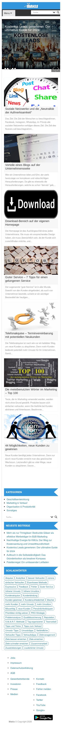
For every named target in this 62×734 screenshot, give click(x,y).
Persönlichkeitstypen (43, 608)
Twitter (39, 700)
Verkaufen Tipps (13, 634)
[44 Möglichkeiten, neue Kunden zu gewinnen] (31, 428)
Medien (14, 694)
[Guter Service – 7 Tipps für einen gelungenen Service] (31, 260)
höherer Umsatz (13, 591)
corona (51, 577)
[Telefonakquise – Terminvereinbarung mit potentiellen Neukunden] (31, 316)
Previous (53, 69)
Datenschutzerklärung (21, 668)
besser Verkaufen (36, 577)
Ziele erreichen (36, 639)
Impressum (16, 662)
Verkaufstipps (30, 634)
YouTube (40, 705)
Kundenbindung (30, 595)
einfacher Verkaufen (14, 582)
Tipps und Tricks (13, 625)
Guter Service (46, 586)
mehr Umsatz (27, 604)
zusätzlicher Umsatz (34, 647)
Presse (14, 689)
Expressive (10, 586)
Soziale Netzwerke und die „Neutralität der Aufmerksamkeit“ (29, 110)
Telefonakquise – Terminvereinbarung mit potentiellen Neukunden (29, 335)
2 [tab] (8, 69)
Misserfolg (10, 608)
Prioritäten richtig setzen (16, 612)
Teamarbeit (51, 621)
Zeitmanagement (47, 634)
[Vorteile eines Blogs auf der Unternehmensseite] (31, 147)
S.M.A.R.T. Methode (15, 621)
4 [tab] (13, 69)
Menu (7, 13)
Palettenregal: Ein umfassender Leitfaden (28, 562)
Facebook (41, 694)
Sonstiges (12, 510)
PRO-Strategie (38, 612)
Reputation (49, 617)
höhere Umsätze (31, 591)
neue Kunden (24, 608)
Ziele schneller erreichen (16, 643)
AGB (12, 673)
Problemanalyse (13, 617)
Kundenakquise (12, 595)
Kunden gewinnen (13, 599)
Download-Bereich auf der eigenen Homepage (27, 222)
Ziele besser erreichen (15, 639)
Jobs (12, 657)
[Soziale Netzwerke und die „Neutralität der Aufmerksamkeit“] (31, 91)
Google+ (40, 710)
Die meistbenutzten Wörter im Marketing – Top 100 (31, 391)
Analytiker (20, 577)
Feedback (23, 586)
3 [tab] (10, 69)
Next (58, 69)
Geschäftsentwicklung (18, 499)
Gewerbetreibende (19, 678)
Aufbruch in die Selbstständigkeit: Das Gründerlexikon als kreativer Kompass (28, 29)
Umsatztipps (27, 630)
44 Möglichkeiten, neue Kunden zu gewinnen (27, 447)
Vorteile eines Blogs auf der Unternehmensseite (22, 166)
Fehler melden (43, 689)
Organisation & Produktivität (21, 506)
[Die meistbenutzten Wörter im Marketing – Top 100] (31, 372)
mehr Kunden (11, 604)
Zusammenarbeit (39, 643)
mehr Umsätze (44, 604)
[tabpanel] (31, 44)
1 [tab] (5, 69)
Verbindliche (42, 630)
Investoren (15, 684)
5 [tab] (15, 69)
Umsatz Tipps (12, 630)
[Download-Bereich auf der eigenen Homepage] (31, 204)
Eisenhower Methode (37, 582)
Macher (50, 599)
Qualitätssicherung (32, 617)
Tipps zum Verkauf (33, 625)
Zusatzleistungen (13, 647)
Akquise (9, 577)
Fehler (34, 586)
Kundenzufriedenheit (34, 599)
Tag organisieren (35, 621)
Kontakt (40, 678)
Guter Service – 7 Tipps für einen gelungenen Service (26, 279)
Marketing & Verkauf (17, 503)
